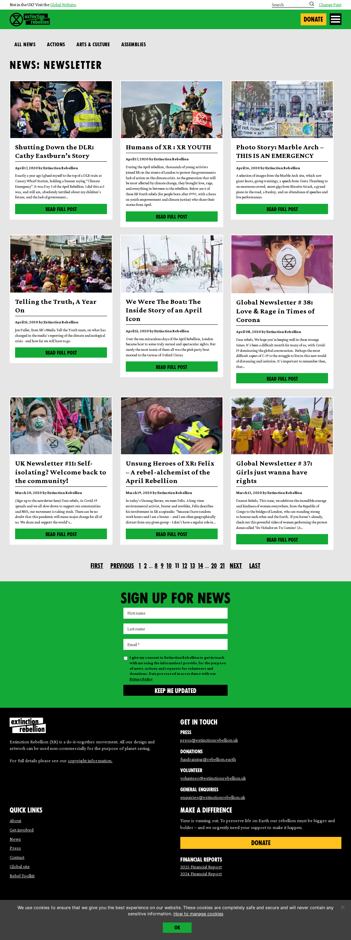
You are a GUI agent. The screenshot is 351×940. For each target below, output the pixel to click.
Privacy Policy (141, 679)
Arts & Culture (93, 44)
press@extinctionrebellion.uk (209, 740)
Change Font (330, 5)
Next (236, 565)
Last (255, 565)
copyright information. (90, 760)
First (96, 565)
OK (177, 927)
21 (222, 565)
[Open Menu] (335, 19)
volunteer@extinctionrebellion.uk (213, 778)
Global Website (63, 4)
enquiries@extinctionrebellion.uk (212, 797)
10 (169, 565)
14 (200, 565)
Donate (313, 19)
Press (15, 848)
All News (24, 44)
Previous (122, 565)
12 (184, 565)
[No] (342, 907)
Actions (56, 44)
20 (214, 565)
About (15, 820)
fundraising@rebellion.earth (208, 759)
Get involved (22, 829)
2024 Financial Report (201, 873)
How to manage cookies (198, 913)
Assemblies (133, 44)
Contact (17, 857)
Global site (20, 866)
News (15, 839)
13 (192, 565)
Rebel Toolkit (22, 875)
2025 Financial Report (201, 866)
